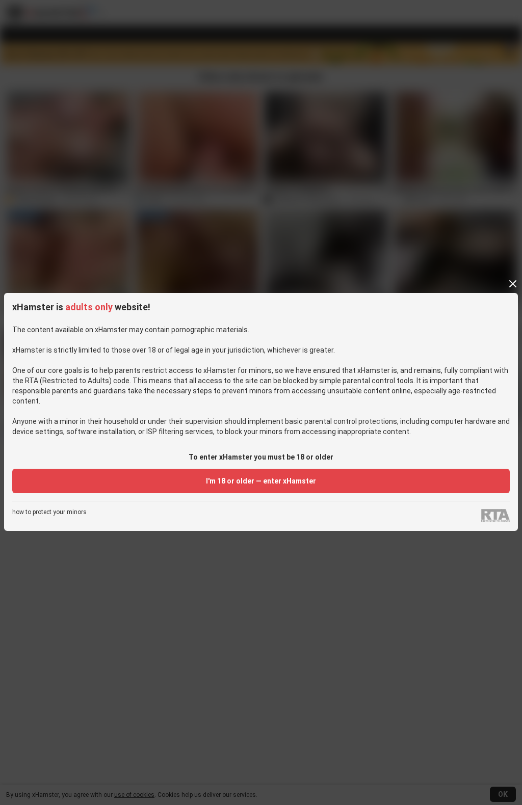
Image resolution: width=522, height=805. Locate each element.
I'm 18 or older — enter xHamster (261, 481)
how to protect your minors (49, 512)
